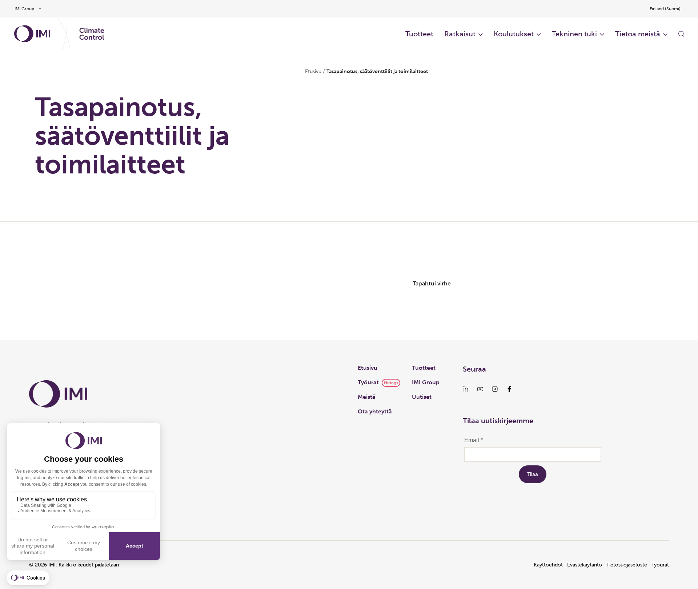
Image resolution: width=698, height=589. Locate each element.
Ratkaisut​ (460, 33)
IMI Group (426, 382)
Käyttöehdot (548, 565)
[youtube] (480, 389)
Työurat (368, 382)
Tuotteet (424, 367)
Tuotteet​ (419, 33)
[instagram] (495, 389)
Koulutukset (514, 33)
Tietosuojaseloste (626, 565)
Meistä (367, 396)
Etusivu (313, 71)
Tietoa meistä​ (637, 33)
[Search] (681, 33)
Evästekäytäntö (584, 565)
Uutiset (422, 396)
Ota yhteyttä (375, 411)
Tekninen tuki (574, 33)
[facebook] (509, 389)
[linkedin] (466, 389)
